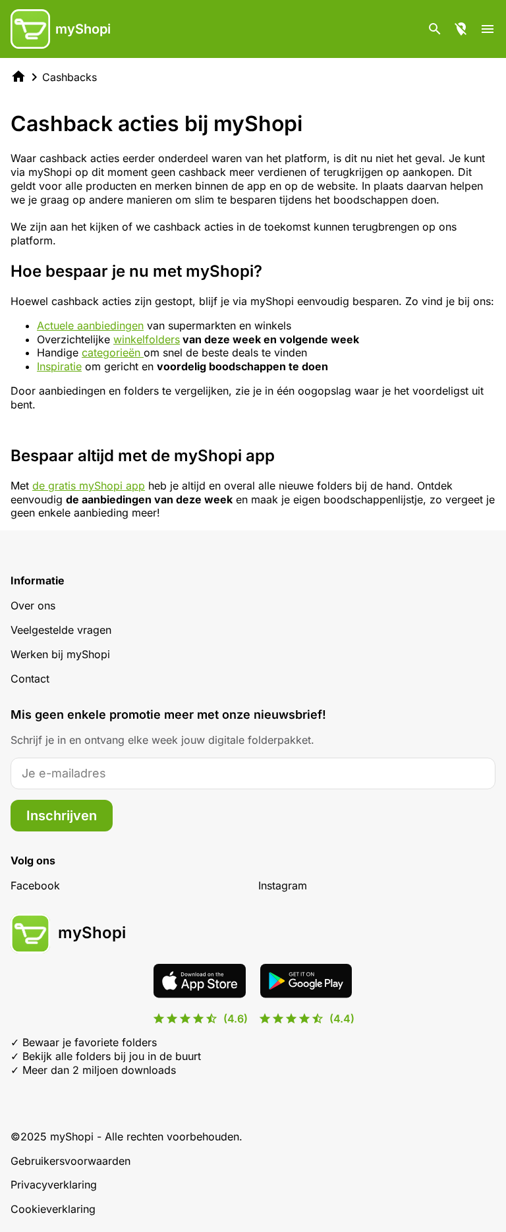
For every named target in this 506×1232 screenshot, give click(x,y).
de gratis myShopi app (88, 485)
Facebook (35, 885)
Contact (30, 678)
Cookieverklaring (53, 1209)
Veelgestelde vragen (61, 629)
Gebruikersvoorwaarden (70, 1160)
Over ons (33, 605)
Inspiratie (59, 366)
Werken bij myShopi (60, 654)
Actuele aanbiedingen (90, 325)
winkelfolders (146, 339)
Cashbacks (69, 77)
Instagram (282, 885)
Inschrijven (61, 816)
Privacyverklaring (54, 1184)
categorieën (113, 352)
